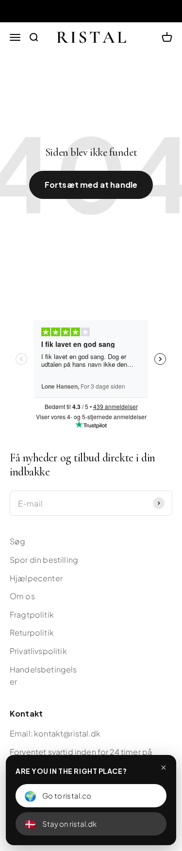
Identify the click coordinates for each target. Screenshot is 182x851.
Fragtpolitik (32, 614)
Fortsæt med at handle (91, 185)
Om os (22, 596)
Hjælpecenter (36, 578)
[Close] (163, 767)
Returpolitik (32, 632)
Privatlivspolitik (38, 651)
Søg (17, 541)
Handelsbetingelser (43, 675)
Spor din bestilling (44, 560)
